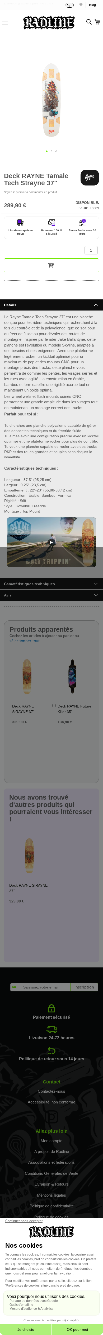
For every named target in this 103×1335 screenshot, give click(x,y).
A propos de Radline (51, 1151)
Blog (92, 5)
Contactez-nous (51, 1091)
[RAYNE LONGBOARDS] (89, 177)
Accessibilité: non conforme (51, 1102)
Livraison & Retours (52, 1184)
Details (10, 305)
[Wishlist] (81, 5)
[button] (46, 151)
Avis (8, 595)
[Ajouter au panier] (51, 265)
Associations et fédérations (51, 1162)
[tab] (51, 304)
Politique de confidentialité (52, 1206)
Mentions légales (51, 1195)
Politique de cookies (51, 1217)
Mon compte (51, 1140)
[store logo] (49, 23)
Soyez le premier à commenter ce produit (30, 192)
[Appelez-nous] (69, 5)
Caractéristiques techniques (29, 584)
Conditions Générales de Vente (51, 1173)
